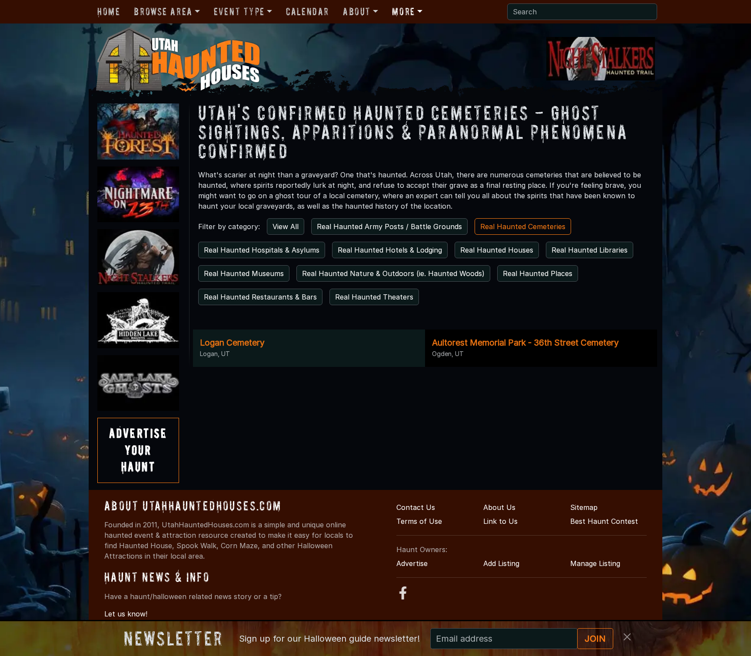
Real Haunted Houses (496, 250)
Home (108, 11)
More (403, 11)
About (357, 11)
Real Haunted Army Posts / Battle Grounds (389, 226)
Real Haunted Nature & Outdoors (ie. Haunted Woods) (393, 273)
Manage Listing (595, 563)
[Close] (627, 637)
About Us (499, 507)
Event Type (239, 11)
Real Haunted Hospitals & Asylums (261, 250)
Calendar (307, 11)
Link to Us (500, 521)
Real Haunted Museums (244, 273)
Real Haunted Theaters (374, 297)
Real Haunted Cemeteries (522, 226)
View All (285, 226)
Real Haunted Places (537, 273)
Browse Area (163, 11)
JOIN (595, 638)
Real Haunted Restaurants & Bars (260, 297)
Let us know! (125, 613)
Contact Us (415, 507)
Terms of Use (419, 521)
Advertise (412, 563)
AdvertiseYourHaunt (138, 450)
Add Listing (501, 563)
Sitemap (584, 507)
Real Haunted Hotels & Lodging (390, 250)
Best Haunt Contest (604, 521)
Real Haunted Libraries (590, 250)
